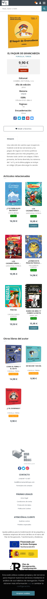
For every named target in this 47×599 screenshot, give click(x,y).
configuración (23, 586)
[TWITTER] (23, 468)
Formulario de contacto (24, 486)
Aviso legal (24, 498)
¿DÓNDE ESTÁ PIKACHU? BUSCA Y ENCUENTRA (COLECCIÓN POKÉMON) (33, 262)
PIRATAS (13, 310)
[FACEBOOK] (19, 468)
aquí (30, 583)
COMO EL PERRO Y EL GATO (13, 367)
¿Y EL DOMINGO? (13, 408)
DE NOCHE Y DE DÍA (33, 366)
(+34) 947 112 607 (24, 479)
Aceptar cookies (23, 593)
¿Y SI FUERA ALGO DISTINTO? (13, 209)
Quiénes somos (24, 521)
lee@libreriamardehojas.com (24, 482)
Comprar (33, 225)
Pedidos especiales (24, 525)
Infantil (23, 94)
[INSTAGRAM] (27, 468)
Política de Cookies (24, 508)
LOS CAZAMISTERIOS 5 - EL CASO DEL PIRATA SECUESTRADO (33, 210)
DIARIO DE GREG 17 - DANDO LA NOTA (33, 312)
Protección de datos (24, 505)
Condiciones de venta (24, 501)
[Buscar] (44, 8)
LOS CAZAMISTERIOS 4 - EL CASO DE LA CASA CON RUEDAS (13, 262)
